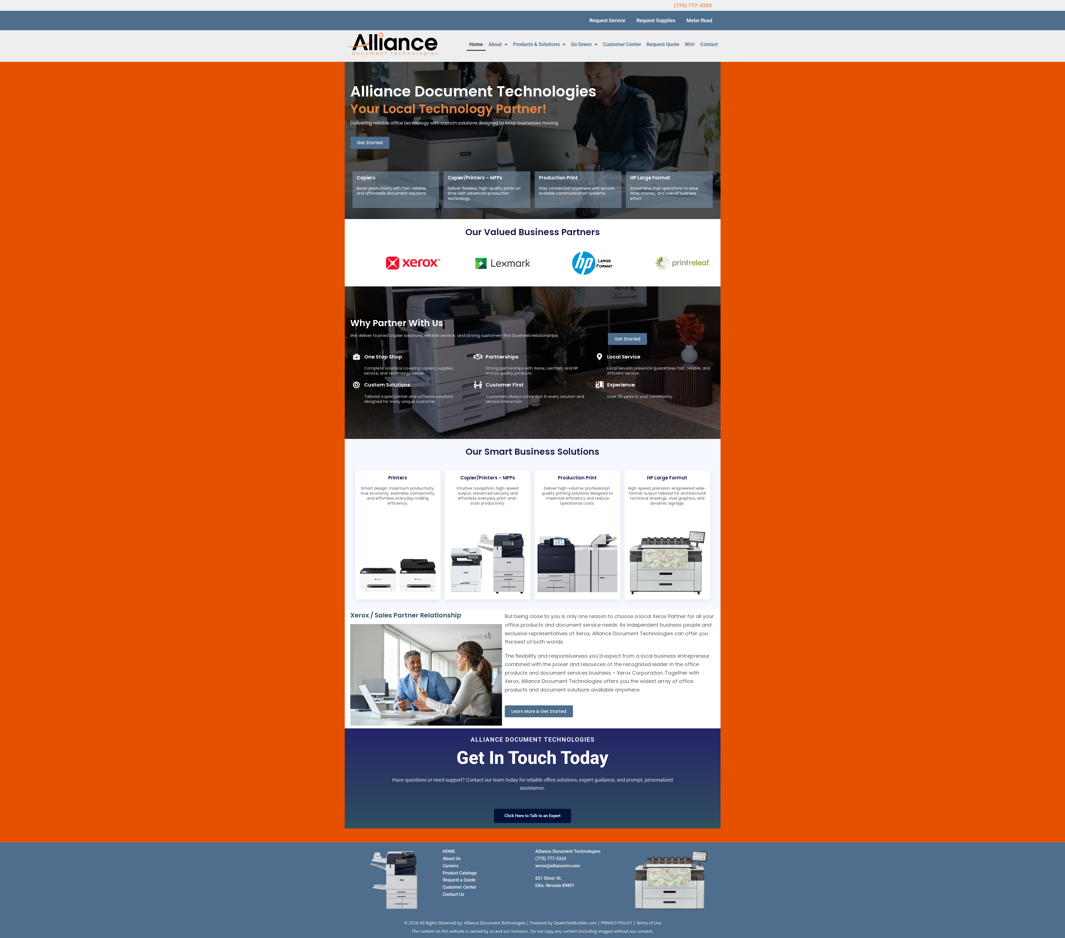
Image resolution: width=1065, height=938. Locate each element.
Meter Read (699, 20)
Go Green (581, 44)
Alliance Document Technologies (495, 923)
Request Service (607, 20)
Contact (709, 44)
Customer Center (622, 44)
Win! (690, 44)
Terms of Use (649, 923)
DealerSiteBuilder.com (575, 923)
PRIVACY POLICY (616, 923)
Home (476, 44)
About (495, 44)
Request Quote (662, 44)
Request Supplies (656, 20)
